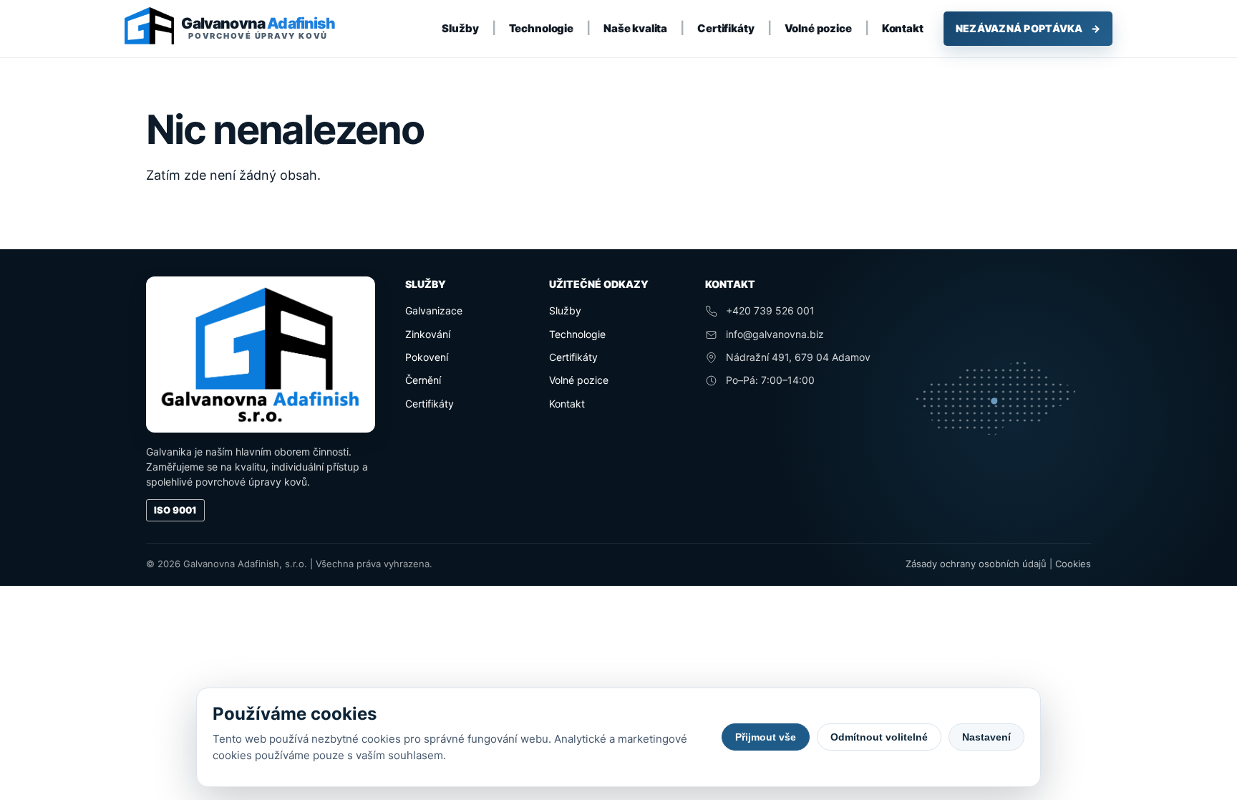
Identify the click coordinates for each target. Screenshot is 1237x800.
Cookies (1073, 563)
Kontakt (902, 28)
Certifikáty (725, 28)
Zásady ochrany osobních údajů (976, 563)
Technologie (541, 28)
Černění (423, 380)
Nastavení (986, 737)
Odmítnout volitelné (879, 737)
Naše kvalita (635, 28)
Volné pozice (818, 28)
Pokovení (426, 357)
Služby (460, 28)
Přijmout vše (765, 737)
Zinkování (427, 334)
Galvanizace (433, 310)
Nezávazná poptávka (1028, 28)
